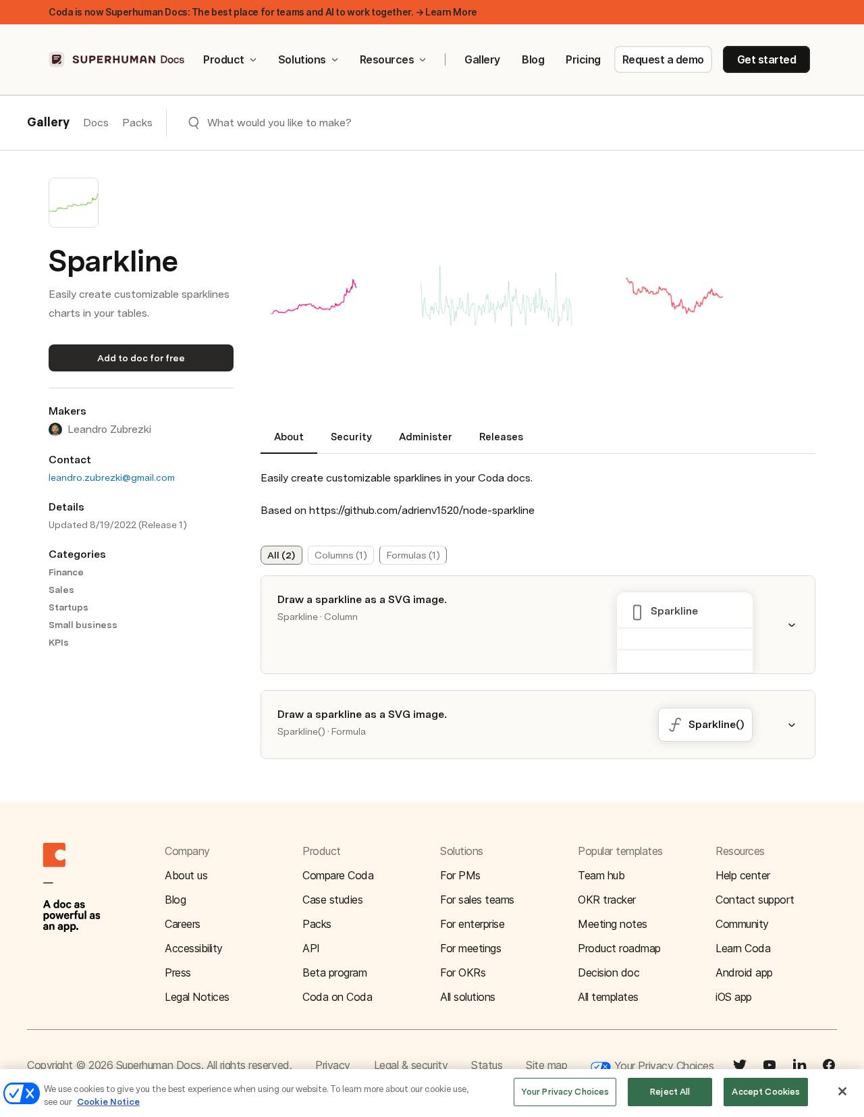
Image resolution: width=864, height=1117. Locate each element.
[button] (497, 297)
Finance (66, 572)
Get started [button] (766, 59)
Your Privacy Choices (662, 1065)
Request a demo (663, 59)
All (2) (281, 555)
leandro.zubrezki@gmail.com (112, 477)
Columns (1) (341, 555)
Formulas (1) (413, 555)
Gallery (482, 59)
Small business (83, 624)
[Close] (842, 1091)
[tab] (289, 442)
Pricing (583, 59)
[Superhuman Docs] (117, 59)
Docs (96, 122)
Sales (61, 589)
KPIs (59, 642)
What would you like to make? (279, 122)
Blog (533, 59)
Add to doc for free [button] (141, 358)
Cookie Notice (108, 1102)
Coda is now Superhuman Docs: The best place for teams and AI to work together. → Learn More (263, 12)
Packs (137, 122)
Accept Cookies (766, 1092)
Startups (68, 607)
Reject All (670, 1092)
